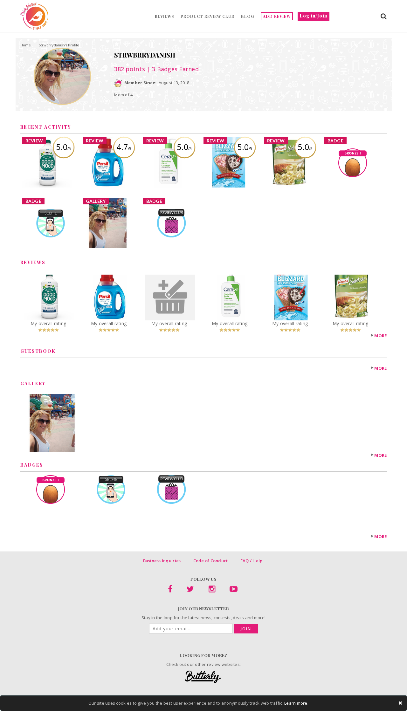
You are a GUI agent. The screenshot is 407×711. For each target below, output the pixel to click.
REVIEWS (164, 16)
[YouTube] (233, 590)
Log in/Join (313, 16)
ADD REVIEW (277, 16)
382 (129, 69)
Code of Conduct (210, 561)
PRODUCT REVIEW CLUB (208, 16)
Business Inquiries (162, 561)
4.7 (123, 146)
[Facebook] (170, 590)
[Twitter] (190, 590)
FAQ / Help (251, 561)
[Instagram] (212, 590)
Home (25, 45)
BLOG (247, 16)
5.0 (63, 146)
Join (246, 629)
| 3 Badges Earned (172, 69)
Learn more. (296, 703)
